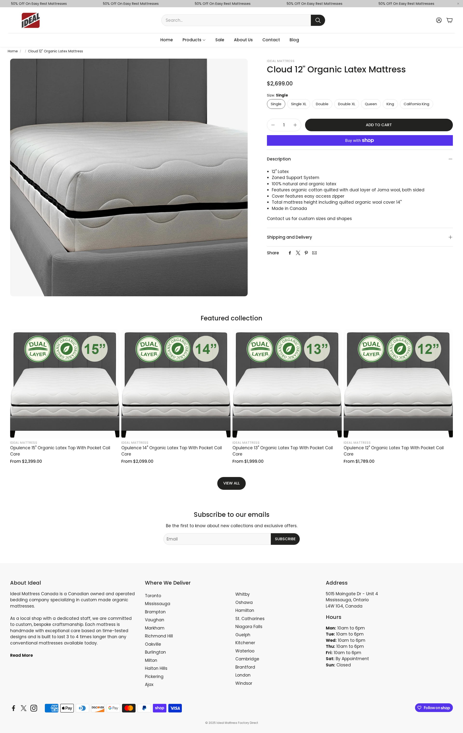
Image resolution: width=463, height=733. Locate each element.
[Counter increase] (295, 125)
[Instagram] (33, 708)
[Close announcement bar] (458, 3)
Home (13, 51)
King (390, 103)
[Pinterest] (306, 253)
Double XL (346, 103)
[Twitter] (298, 253)
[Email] (314, 253)
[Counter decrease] (273, 125)
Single (276, 103)
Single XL (298, 103)
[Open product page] (64, 384)
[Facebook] (290, 253)
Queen (371, 103)
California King (416, 103)
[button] (243, 20)
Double (322, 103)
